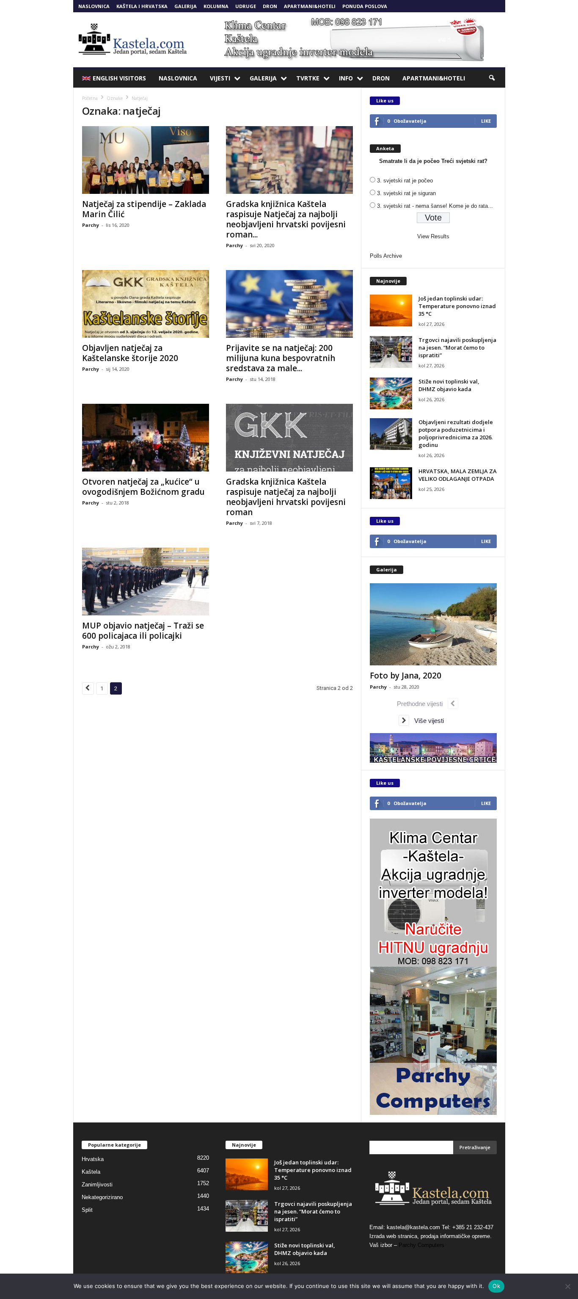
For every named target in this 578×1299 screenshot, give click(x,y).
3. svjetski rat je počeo (405, 180)
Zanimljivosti (97, 1184)
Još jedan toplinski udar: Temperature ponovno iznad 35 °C (457, 306)
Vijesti (220, 78)
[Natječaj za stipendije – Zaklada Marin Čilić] (145, 160)
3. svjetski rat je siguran (406, 193)
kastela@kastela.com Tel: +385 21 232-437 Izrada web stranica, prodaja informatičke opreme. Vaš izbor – (431, 1236)
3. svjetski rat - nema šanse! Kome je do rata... (435, 206)
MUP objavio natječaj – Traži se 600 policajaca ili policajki (143, 630)
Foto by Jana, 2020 (405, 675)
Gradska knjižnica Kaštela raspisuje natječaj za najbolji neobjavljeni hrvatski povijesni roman (286, 497)
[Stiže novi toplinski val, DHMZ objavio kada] (391, 393)
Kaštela (91, 1172)
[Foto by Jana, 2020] (433, 624)
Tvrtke (307, 78)
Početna (90, 98)
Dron (270, 6)
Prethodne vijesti (422, 703)
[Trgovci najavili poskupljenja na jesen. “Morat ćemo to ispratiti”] (391, 352)
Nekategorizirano (102, 1197)
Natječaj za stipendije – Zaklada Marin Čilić (144, 209)
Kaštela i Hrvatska (142, 6)
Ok (496, 1285)
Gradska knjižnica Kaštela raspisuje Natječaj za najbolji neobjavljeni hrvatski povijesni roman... (286, 219)
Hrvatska (93, 1159)
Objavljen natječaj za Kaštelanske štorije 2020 (130, 353)
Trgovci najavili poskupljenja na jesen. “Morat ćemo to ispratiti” (457, 347)
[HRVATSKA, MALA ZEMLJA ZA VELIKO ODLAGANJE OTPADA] (391, 483)
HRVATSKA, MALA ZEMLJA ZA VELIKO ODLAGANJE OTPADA (457, 475)
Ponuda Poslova (364, 6)
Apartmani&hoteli (310, 6)
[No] (567, 1286)
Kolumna (216, 6)
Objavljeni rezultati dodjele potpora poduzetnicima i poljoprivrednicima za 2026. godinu (455, 433)
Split (87, 1210)
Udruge (245, 6)
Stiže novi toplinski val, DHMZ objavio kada (448, 385)
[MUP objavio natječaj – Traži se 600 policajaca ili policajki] (145, 581)
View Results (433, 236)
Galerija (185, 6)
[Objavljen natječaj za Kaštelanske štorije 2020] (145, 304)
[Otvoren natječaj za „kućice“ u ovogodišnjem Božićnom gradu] (145, 438)
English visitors (119, 78)
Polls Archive (386, 256)
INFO (346, 78)
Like (486, 121)
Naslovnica (94, 6)
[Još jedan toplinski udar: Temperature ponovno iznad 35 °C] (391, 310)
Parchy (90, 225)
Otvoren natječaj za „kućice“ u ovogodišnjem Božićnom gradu (143, 486)
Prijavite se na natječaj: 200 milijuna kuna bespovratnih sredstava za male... (280, 358)
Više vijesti (426, 720)
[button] (492, 78)
